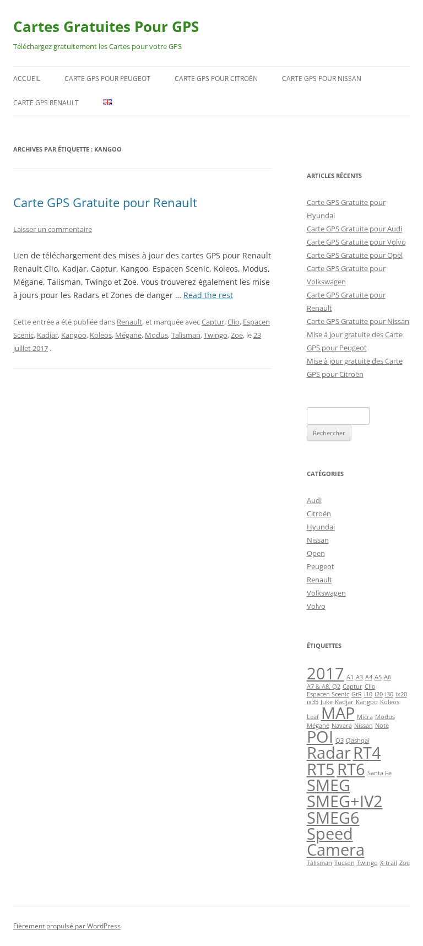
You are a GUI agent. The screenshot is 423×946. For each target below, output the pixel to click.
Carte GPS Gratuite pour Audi (354, 229)
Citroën (319, 513)
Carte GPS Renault (46, 102)
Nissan (318, 540)
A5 (378, 677)
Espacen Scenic (328, 694)
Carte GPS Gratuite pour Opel (355, 255)
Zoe (237, 335)
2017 (325, 673)
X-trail (388, 863)
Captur (213, 322)
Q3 (339, 740)
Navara (342, 725)
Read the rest (208, 295)
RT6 (351, 769)
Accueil (26, 78)
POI (320, 737)
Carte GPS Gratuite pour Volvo (356, 242)
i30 (389, 694)
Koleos (101, 335)
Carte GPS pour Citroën (216, 78)
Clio (233, 322)
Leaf (313, 717)
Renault (129, 322)
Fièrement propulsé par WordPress (67, 926)
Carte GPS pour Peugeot (107, 78)
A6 (387, 677)
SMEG (328, 785)
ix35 (312, 702)
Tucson (344, 863)
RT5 (321, 769)
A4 (368, 677)
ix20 (401, 694)
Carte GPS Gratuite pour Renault (105, 202)
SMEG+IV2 (345, 801)
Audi (314, 500)
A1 (350, 677)
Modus (156, 335)
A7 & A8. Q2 (323, 686)
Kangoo (73, 335)
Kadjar (47, 335)
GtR (356, 694)
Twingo (215, 335)
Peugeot (320, 566)
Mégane (128, 335)
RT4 (367, 753)
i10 (368, 694)
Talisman (185, 335)
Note (382, 725)
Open (316, 553)
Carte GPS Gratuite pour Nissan (358, 321)
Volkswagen (326, 593)
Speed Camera (336, 842)
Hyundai (321, 527)
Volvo (316, 606)
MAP (338, 713)
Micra (365, 717)
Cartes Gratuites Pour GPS (106, 26)
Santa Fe (379, 773)
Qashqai (358, 740)
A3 (359, 677)
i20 (379, 694)
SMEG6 (333, 818)
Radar (329, 753)
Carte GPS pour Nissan (321, 78)
